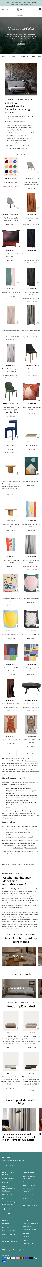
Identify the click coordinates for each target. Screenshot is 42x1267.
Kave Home (10, 478)
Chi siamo (5, 1223)
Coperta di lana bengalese (11, 740)
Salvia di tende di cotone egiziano (31, 332)
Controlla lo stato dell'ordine (29, 1177)
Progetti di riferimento (9, 1234)
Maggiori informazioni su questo (24, 4)
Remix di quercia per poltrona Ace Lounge (31, 183)
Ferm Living (11, 442)
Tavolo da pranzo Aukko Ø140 (10, 526)
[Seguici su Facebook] (4, 1209)
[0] (35, 9)
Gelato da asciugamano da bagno (31, 526)
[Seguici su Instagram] (9, 1209)
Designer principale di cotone (31, 669)
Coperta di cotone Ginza (10, 634)
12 (28, 753)
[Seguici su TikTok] (4, 1213)
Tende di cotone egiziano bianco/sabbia (11, 370)
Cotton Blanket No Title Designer (10, 669)
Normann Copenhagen (31, 178)
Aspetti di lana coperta (31, 481)
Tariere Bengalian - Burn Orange (31, 741)
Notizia (32, 56)
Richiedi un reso (28, 1182)
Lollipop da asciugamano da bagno (11, 561)
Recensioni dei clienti (9, 1231)
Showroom (5, 1227)
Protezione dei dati (29, 1229)
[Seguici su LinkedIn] (9, 1213)
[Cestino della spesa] (39, 9)
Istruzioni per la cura (30, 1195)
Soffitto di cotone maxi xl (11, 292)
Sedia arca (10, 445)
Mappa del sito (28, 1243)
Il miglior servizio (8, 1178)
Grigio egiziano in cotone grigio (31, 293)
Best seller (24, 56)
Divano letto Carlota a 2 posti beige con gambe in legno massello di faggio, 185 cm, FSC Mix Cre (31, 1040)
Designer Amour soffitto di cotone (10, 600)
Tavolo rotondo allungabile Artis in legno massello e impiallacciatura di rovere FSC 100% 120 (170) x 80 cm (10, 486)
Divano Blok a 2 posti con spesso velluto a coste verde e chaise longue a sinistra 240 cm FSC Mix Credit (31, 1081)
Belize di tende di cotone (11, 704)
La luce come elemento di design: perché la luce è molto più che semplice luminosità (19, 1137)
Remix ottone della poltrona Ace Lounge (11, 219)
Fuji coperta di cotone (31, 598)
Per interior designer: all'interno (30, 1207)
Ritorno (25, 1240)
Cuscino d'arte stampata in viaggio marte (10, 255)
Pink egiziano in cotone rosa (11, 332)
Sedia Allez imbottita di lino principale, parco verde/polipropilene (11, 409)
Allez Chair (31, 369)
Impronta (26, 1233)
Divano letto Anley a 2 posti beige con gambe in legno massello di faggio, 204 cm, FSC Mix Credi (11, 1040)
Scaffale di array (31, 445)
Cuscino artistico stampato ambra (31, 408)
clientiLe (5, 1182)
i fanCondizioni (7, 1194)
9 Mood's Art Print (10, 182)
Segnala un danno (29, 1185)
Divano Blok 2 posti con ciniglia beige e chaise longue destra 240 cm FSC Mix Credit (10, 1080)
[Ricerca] (7, 9)
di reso (4, 1198)
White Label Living (31, 700)
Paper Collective (11, 178)
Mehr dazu (21, 43)
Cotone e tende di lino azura (31, 561)
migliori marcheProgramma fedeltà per (8, 1188)
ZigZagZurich (31, 214)
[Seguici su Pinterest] (13, 1209)
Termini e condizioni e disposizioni (30, 1225)
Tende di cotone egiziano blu (31, 255)
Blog (24, 1198)
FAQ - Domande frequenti (28, 1190)
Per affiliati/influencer (9, 1241)
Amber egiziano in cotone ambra (31, 219)
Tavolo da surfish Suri (31, 704)
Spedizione (26, 1236)
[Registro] (31, 1165)
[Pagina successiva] (32, 753)
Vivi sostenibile (28, 1202)
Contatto (5, 1238)
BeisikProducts (7, 771)
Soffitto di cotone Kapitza (31, 634)
